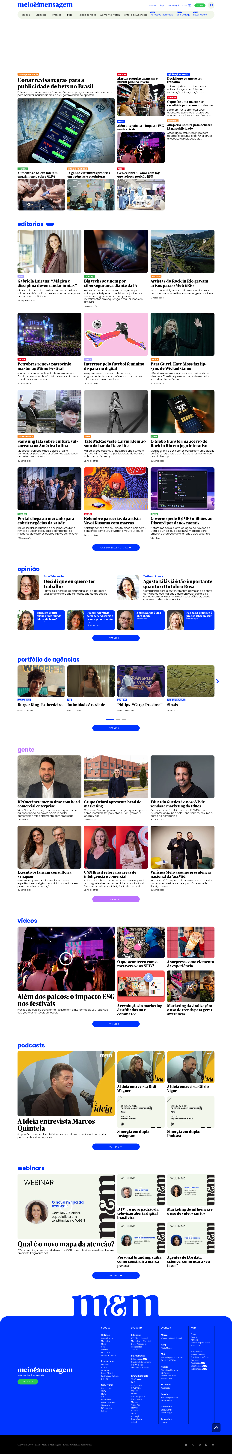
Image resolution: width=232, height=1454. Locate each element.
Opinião (29, 569)
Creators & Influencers (141, 1362)
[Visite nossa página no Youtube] (213, 1444)
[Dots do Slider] (110, 719)
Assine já (28, 1381)
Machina (134, 1402)
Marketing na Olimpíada (141, 1341)
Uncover (134, 1410)
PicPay (134, 1393)
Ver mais (116, 638)
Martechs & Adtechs (140, 1367)
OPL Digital (136, 1388)
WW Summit (106, 1399)
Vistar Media (136, 1399)
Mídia (103, 1344)
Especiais (41, 14)
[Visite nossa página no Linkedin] (206, 1444)
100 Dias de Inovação (140, 1338)
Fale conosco (196, 1345)
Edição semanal (87, 14)
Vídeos (104, 1367)
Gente (103, 1346)
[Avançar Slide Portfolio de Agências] (217, 681)
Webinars (105, 1370)
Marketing (105, 1341)
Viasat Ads (135, 1405)
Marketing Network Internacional (169, 1399)
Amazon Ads (136, 1385)
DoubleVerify (136, 1419)
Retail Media (200, 14)
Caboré (104, 1411)
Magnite (134, 1407)
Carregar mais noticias (116, 547)
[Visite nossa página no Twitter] (193, 1444)
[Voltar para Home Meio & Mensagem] (45, 5)
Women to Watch (110, 14)
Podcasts (105, 1364)
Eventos (57, 14)
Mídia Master (166, 1348)
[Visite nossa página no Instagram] (200, 1444)
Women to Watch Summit (171, 1338)
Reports (104, 1379)
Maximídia (105, 1405)
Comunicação (107, 1338)
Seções (25, 14)
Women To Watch (108, 1355)
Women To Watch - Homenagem (169, 1377)
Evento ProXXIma (108, 1402)
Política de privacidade (200, 1342)
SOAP (133, 1379)
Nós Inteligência (138, 1396)
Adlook (134, 1422)
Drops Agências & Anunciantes (138, 1345)
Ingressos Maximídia (161, 14)
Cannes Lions (106, 1388)
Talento (134, 1349)
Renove (194, 1337)
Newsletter (154, 5)
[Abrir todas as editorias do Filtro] (50, 224)
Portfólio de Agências (135, 14)
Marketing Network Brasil (172, 1357)
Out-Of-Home (137, 1364)
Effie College (183, 14)
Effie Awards (106, 1408)
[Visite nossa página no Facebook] (186, 1444)
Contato (171, 5)
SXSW (103, 1391)
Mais (70, 14)
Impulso (134, 1390)
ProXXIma (105, 1352)
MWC (103, 1394)
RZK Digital (136, 1416)
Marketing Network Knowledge (169, 1371)
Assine (200, 5)
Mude (133, 1413)
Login (184, 5)
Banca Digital (107, 1373)
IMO (133, 1382)
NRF (103, 1396)
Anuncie (194, 1339)
